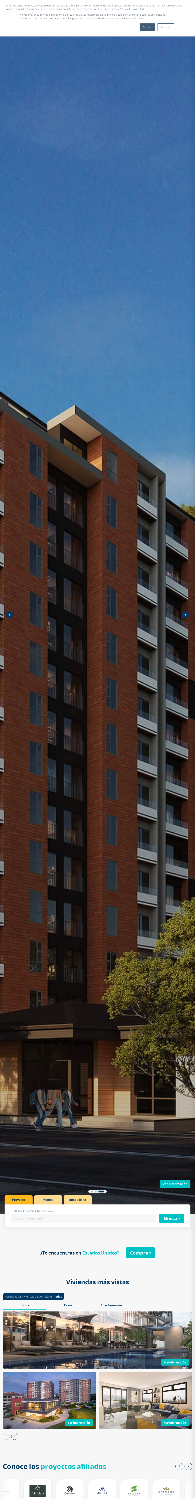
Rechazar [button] (166, 27)
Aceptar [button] (147, 27)
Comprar (140, 1252)
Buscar (172, 1218)
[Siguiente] (14, 1436)
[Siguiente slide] (185, 614)
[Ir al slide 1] (92, 1191)
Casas (68, 1305)
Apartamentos (111, 1305)
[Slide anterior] (9, 614)
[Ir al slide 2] (97, 1191)
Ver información (175, 1184)
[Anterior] (6, 1436)
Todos (58, 1296)
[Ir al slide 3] (103, 1191)
